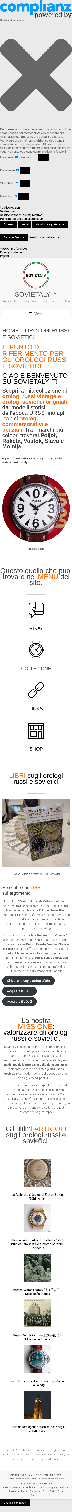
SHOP (36, 749)
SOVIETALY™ (36, 294)
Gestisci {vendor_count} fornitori (21, 215)
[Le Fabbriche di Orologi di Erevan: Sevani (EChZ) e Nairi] (37, 1174)
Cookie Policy (49, 1491)
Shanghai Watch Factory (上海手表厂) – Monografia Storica (37, 1292)
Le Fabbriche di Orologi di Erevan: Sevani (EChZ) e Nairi (37, 1196)
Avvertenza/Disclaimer (24, 1487)
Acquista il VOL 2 (19, 1001)
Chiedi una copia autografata (28, 981)
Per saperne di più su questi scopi (21, 219)
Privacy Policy (28, 1483)
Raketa (11, 441)
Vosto (31, 441)
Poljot (48, 435)
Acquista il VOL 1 (19, 991)
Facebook (63, 1487)
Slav (50, 441)
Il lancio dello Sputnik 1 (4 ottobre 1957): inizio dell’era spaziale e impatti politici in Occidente (37, 1244)
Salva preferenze (14, 237)
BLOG (36, 628)
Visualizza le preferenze (50, 224)
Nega (25, 224)
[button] (36, 75)
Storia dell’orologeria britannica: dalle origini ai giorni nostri (37, 1429)
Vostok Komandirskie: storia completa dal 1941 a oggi (37, 1383)
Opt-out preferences (13, 248)
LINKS (36, 708)
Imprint (4, 256)
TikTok (40, 1487)
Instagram (51, 1487)
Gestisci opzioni (10, 207)
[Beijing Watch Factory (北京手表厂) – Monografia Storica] (37, 1315)
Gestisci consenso (15, 1502)
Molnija (11, 446)
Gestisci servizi (9, 211)
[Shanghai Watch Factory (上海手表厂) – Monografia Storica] (37, 1269)
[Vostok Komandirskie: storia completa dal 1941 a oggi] (37, 1360)
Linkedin (12, 1491)
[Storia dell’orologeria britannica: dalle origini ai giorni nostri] (37, 1406)
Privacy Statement (12, 252)
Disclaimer (35, 1491)
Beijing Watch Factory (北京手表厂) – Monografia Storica (37, 1337)
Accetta (8, 224)
